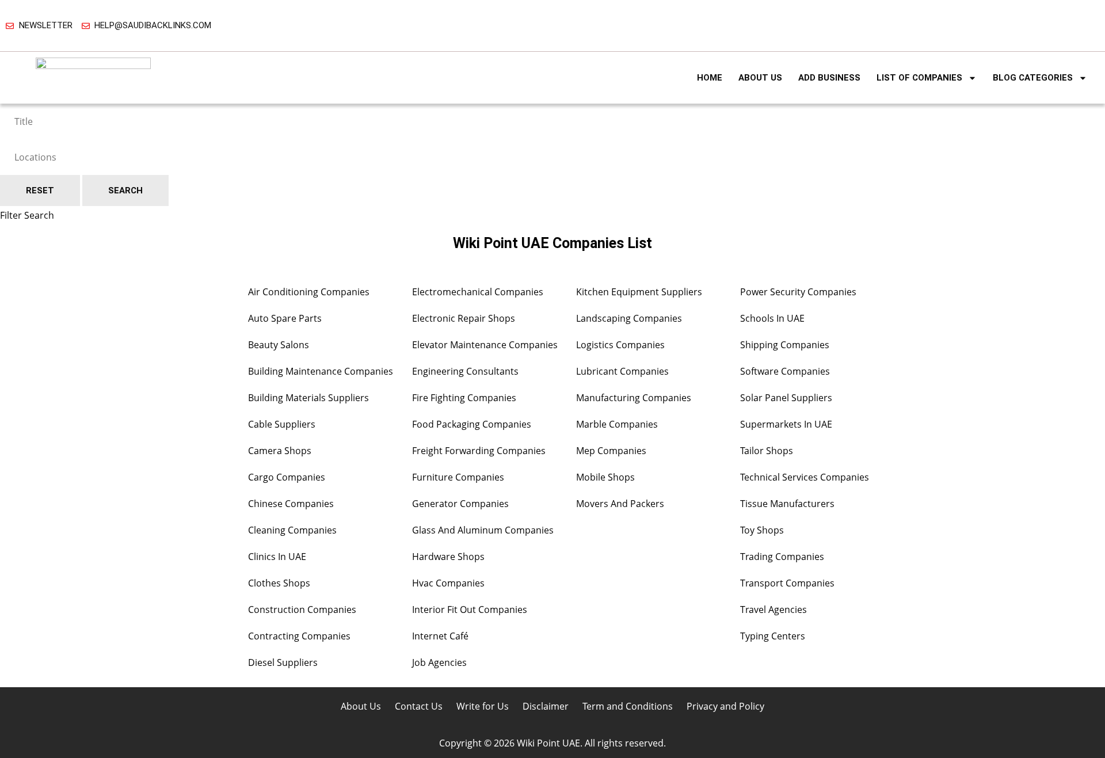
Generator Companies (460, 503)
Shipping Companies (784, 344)
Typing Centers (772, 636)
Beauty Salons (278, 344)
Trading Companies (782, 556)
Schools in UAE (772, 318)
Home (709, 78)
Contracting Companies (299, 636)
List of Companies (919, 78)
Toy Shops (762, 530)
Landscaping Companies (629, 318)
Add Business (829, 78)
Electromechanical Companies (477, 291)
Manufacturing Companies (633, 397)
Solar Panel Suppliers (786, 397)
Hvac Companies (448, 583)
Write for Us (482, 706)
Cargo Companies (286, 477)
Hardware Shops (448, 556)
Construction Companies (302, 609)
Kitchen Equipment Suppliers (639, 291)
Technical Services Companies (804, 477)
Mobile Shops (605, 477)
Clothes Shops (279, 583)
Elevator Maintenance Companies (485, 344)
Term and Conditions (627, 706)
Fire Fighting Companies (464, 397)
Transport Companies (787, 583)
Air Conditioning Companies (308, 291)
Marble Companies (617, 424)
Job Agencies (439, 662)
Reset (40, 190)
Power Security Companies (798, 291)
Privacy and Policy (725, 706)
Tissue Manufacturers (787, 503)
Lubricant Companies (622, 371)
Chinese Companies (291, 503)
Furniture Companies (458, 477)
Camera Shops (279, 450)
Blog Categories (1033, 78)
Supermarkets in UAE (786, 424)
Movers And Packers (620, 503)
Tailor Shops (766, 450)
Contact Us (419, 706)
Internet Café (440, 636)
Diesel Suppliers (283, 662)
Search (125, 190)
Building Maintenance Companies (320, 371)
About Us (760, 78)
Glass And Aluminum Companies (483, 530)
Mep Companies (611, 450)
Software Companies (785, 371)
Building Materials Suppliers (308, 397)
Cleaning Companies (292, 530)
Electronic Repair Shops (463, 318)
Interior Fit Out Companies (469, 609)
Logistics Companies (620, 344)
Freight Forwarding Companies (479, 450)
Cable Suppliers (281, 424)
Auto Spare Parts (285, 318)
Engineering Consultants (465, 371)
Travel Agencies (773, 609)
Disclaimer (546, 706)
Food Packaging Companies (471, 424)
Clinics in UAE (277, 556)
